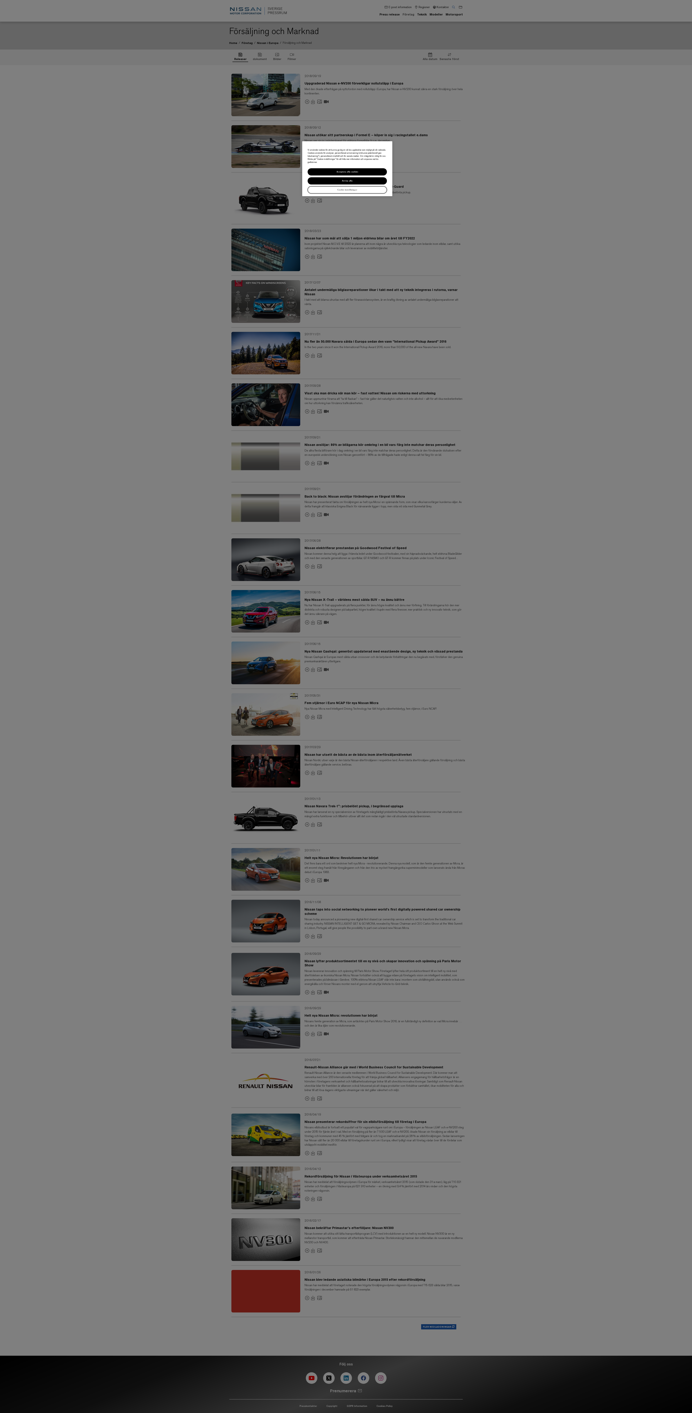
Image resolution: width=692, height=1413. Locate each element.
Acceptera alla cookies (347, 172)
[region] (347, 168)
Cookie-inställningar (347, 190)
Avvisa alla (347, 181)
